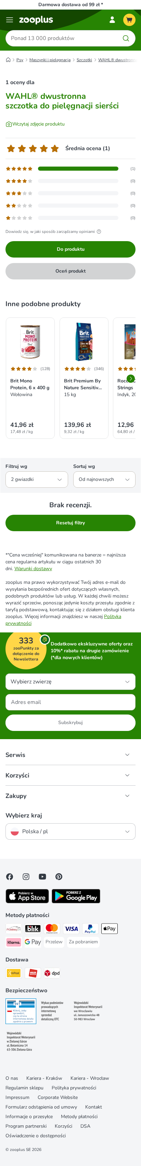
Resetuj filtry (70, 523)
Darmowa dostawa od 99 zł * (70, 4)
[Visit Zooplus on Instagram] (26, 877)
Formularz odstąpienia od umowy (41, 1107)
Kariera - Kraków (44, 1078)
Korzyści (63, 1126)
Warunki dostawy (33, 568)
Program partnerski (26, 1126)
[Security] (20, 1012)
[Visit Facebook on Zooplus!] (9, 877)
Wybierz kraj (23, 815)
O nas (11, 1078)
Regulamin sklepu (24, 1088)
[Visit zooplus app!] (27, 902)
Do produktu (71, 249)
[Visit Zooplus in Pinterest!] (59, 877)
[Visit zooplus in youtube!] (42, 877)
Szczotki (84, 60)
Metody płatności (79, 1116)
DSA (85, 1126)
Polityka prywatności (74, 1088)
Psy (19, 60)
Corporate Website (58, 1097)
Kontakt (93, 1107)
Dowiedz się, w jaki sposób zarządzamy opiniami (50, 231)
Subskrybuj (70, 722)
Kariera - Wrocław (89, 1078)
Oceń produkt (70, 271)
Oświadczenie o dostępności (35, 1135)
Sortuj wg (84, 466)
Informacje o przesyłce (29, 1116)
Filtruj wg (16, 466)
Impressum (17, 1097)
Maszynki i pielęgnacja (49, 60)
